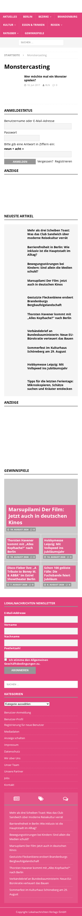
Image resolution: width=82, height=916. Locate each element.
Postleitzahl (12, 648)
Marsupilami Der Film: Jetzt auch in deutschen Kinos (47, 282)
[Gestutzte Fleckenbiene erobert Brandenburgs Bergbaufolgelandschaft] (16, 302)
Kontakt (9, 785)
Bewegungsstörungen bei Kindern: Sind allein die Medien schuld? (49, 267)
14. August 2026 (56, 556)
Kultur (8, 25)
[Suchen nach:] (41, 42)
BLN (47, 85)
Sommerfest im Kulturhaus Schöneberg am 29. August (47, 349)
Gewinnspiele (34, 33)
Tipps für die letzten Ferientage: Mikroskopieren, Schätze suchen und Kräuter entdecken (50, 385)
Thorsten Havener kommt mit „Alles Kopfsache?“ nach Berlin (49, 316)
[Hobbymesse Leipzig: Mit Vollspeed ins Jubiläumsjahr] (16, 369)
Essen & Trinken (33, 25)
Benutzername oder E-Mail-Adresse (29, 121)
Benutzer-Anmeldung (17, 712)
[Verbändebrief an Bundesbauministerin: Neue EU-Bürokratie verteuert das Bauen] (16, 335)
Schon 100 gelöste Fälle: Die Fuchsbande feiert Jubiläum (57, 573)
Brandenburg (67, 16)
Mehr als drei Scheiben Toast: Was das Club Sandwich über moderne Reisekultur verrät (48, 234)
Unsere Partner (13, 771)
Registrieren (63, 161)
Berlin (27, 16)
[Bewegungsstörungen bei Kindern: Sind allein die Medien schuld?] (16, 268)
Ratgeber (9, 33)
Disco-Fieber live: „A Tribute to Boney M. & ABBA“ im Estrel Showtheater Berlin (21, 573)
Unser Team (11, 765)
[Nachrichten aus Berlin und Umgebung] (41, 10)
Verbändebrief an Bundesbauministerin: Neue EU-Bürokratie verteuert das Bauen (50, 334)
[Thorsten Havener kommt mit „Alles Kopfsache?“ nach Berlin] (16, 318)
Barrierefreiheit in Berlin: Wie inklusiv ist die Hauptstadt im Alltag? (48, 251)
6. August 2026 (55, 584)
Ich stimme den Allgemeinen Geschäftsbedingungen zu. (26, 662)
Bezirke (43, 16)
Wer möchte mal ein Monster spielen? (45, 78)
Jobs (6, 778)
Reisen (55, 25)
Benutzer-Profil (13, 719)
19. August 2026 (19, 529)
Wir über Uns (12, 758)
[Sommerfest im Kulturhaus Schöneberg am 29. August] (16, 352)
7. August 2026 (18, 584)
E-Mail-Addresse (15, 613)
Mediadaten (11, 731)
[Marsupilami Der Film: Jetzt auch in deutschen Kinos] (16, 285)
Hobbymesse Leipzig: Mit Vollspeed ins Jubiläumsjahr (47, 366)
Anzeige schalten (14, 738)
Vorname (10, 625)
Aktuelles (10, 16)
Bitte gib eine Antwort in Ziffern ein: (29, 144)
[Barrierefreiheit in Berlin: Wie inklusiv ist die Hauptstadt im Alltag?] (16, 251)
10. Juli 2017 (33, 85)
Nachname (12, 636)
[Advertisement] (35, 437)
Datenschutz (12, 751)
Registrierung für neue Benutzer (24, 725)
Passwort (10, 132)
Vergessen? (45, 161)
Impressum (11, 745)
